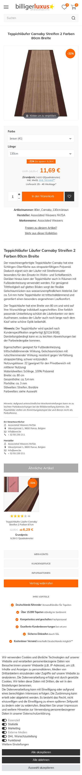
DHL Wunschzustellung (22, 736)
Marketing (14, 728)
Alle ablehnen (41, 760)
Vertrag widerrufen (41, 583)
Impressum (71, 705)
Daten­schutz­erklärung (36, 713)
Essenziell (14, 720)
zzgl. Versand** (47, 180)
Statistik (13, 724)
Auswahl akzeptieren (41, 767)
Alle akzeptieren (41, 752)
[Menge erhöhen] (19, 194)
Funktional (14, 740)
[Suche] (73, 18)
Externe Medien (17, 732)
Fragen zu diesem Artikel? (41, 228)
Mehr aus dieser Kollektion (41, 233)
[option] (21, 508)
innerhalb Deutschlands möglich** (43, 641)
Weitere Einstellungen (15, 744)
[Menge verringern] (19, 198)
